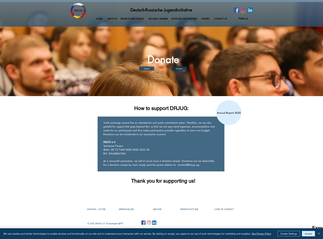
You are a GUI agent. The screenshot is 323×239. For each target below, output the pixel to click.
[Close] (319, 233)
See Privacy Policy (261, 233)
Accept (308, 233)
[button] (157, 209)
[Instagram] (243, 10)
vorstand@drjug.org (188, 164)
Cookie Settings (288, 233)
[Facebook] (236, 10)
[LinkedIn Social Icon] (250, 10)
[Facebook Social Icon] (143, 223)
